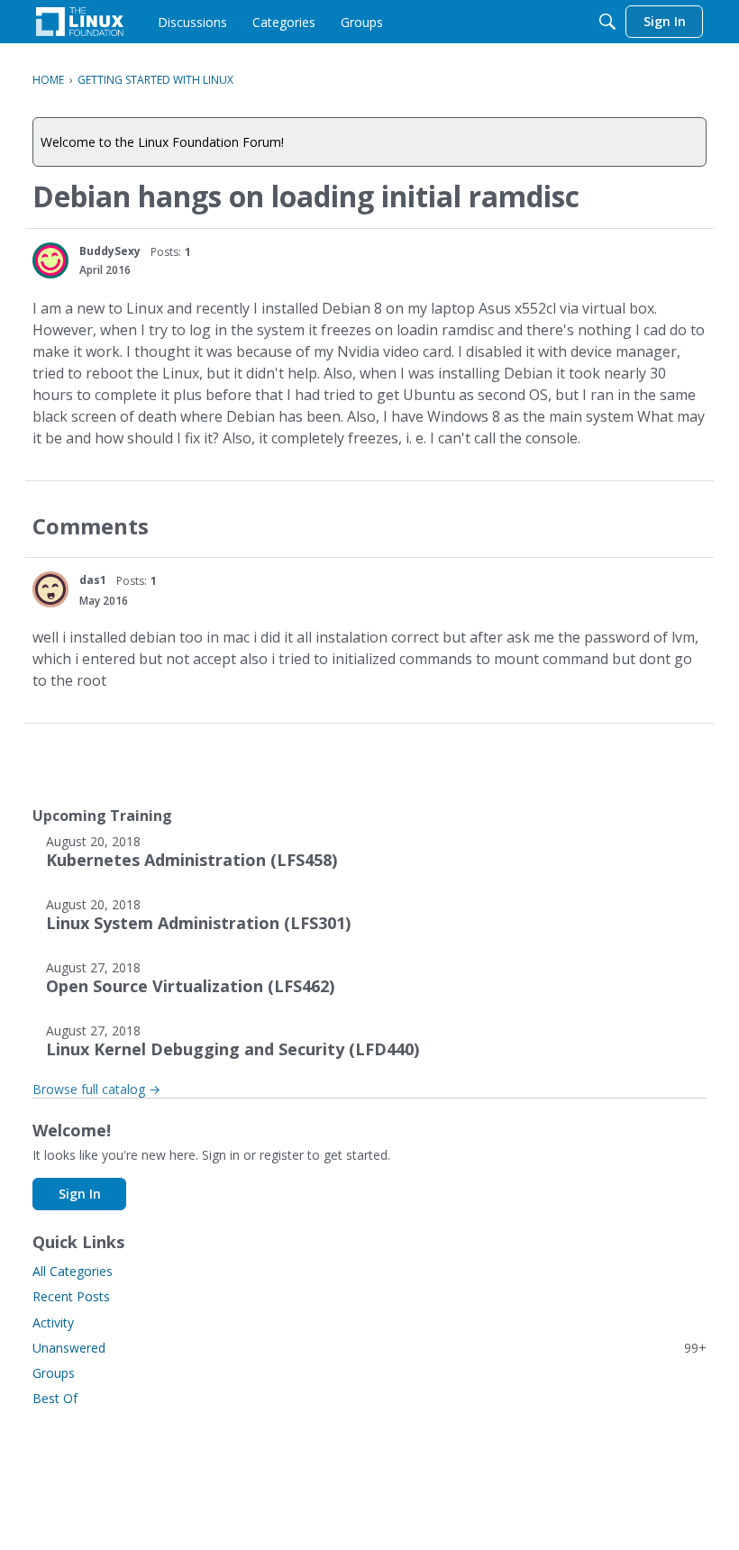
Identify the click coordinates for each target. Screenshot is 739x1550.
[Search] (607, 21)
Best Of (55, 1398)
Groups (53, 1372)
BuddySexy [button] (110, 251)
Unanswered (369, 1347)
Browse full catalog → (96, 1089)
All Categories (72, 1271)
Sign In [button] (80, 1193)
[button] (50, 260)
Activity (53, 1322)
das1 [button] (92, 580)
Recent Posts (71, 1296)
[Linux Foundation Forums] (79, 21)
